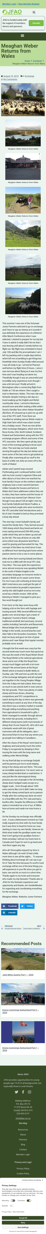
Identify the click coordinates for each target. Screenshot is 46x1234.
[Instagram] (29, 1092)
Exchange (37, 61)
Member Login (9, 4)
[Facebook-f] (23, 1092)
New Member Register (29, 4)
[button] (34, 12)
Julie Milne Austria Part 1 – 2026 (17, 975)
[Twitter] (16, 1092)
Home (27, 61)
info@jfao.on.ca (23, 1118)
